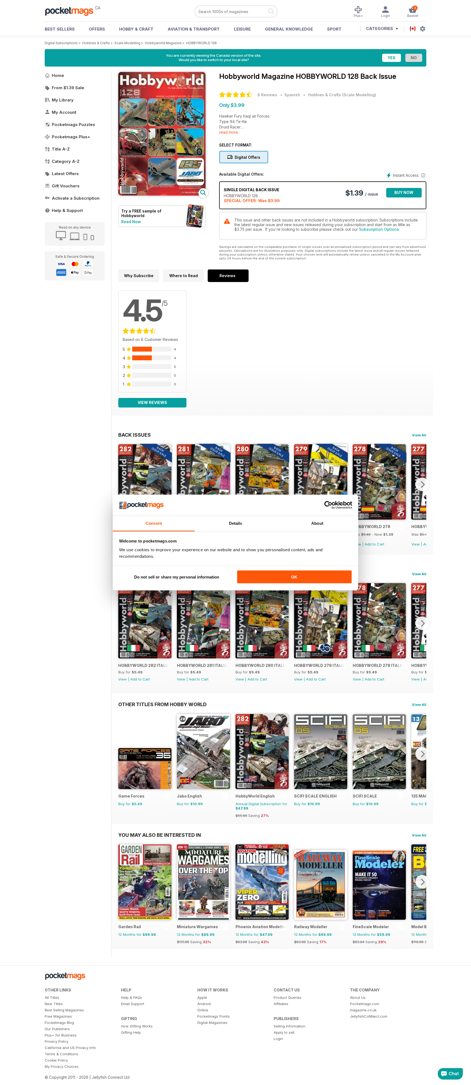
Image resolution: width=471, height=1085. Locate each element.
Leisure (242, 29)
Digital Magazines (212, 1022)
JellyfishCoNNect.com (368, 1016)
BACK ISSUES (134, 434)
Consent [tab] (154, 523)
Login (278, 1038)
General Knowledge (289, 29)
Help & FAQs (131, 997)
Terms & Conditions (61, 1054)
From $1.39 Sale (68, 87)
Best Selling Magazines (64, 1010)
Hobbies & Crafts (96, 43)
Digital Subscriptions (61, 43)
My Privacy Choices (61, 1066)
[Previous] (122, 484)
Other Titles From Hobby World (162, 704)
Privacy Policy (56, 1041)
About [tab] (317, 523)
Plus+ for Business (61, 1035)
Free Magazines (58, 1016)
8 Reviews (267, 94)
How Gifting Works (137, 1026)
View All (419, 435)
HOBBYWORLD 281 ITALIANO (202, 665)
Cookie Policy (56, 1060)
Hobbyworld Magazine (163, 43)
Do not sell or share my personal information (176, 577)
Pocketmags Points (213, 1016)
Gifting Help (131, 1032)
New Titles (54, 1004)
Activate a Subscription (75, 198)
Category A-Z (66, 161)
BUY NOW (403, 192)
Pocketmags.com (364, 1004)
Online (202, 1010)
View (415, 544)
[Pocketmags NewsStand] (72, 10)
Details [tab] (235, 523)
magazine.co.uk (363, 1010)
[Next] (422, 484)
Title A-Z (61, 149)
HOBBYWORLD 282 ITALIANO (143, 665)
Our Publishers (57, 1029)
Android (204, 1004)
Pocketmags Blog (59, 1022)
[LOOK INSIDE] (162, 194)
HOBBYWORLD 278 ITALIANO (378, 665)
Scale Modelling (127, 43)
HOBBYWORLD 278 (371, 526)
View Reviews (152, 402)
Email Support (132, 1004)
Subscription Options (379, 229)
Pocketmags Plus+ (71, 136)
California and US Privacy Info (70, 1047)
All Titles (52, 997)
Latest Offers (65, 173)
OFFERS (97, 29)
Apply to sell (284, 1032)
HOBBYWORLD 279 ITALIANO (319, 665)
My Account (64, 112)
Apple (202, 997)
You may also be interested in (159, 835)
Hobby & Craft (136, 29)
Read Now (131, 221)
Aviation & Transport (194, 29)
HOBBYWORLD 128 (201, 43)
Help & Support (67, 210)
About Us (358, 997)
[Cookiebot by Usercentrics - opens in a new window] (328, 505)
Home (58, 75)
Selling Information (289, 1026)
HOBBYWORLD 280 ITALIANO (260, 665)
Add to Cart (374, 544)
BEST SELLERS (60, 29)
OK (294, 577)
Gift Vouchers (66, 185)
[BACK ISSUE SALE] (379, 518)
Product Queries (287, 997)
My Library (63, 100)
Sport (334, 29)
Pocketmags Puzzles (73, 124)
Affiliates (281, 1004)
